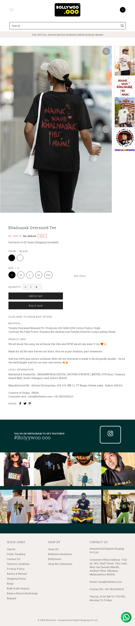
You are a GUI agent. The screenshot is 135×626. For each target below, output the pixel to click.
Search (11, 549)
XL (38, 275)
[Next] (106, 129)
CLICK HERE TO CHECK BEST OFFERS (30, 316)
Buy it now (36, 305)
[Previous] (6, 129)
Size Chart (80, 275)
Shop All (53, 549)
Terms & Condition (18, 564)
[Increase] (36, 287)
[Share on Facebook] (20, 403)
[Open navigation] (11, 10)
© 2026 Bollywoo (47, 620)
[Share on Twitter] (25, 403)
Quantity (14, 286)
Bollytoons (54, 559)
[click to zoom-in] (106, 51)
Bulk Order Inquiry (18, 588)
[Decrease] (25, 287)
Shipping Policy (16, 578)
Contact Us (13, 559)
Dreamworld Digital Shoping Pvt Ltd (77, 620)
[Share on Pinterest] (29, 403)
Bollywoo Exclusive (60, 554)
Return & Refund (17, 573)
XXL (48, 275)
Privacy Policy (15, 568)
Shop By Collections (60, 564)
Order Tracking (16, 554)
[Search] (122, 25)
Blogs (10, 583)
